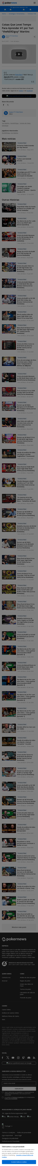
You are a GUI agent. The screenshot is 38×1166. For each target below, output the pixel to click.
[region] (19, 1155)
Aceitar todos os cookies (19, 1162)
